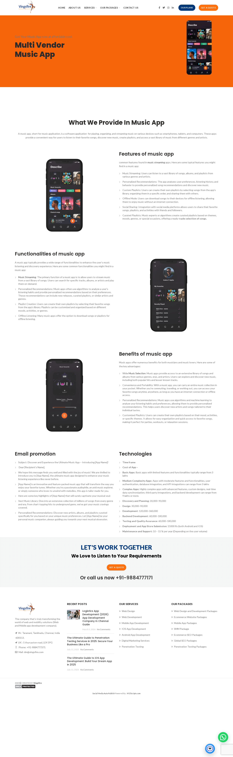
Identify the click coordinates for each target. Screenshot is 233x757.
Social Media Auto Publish (103, 693)
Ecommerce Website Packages (190, 617)
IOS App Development (134, 628)
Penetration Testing (133, 646)
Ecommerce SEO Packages (188, 634)
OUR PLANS (187, 7)
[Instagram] (168, 7)
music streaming (156, 162)
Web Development (132, 617)
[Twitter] (163, 7)
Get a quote (116, 567)
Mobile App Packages (185, 623)
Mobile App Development (135, 623)
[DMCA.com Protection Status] (64, 686)
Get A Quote (208, 7)
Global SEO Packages (185, 640)
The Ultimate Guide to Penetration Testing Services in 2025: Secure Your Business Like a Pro (90, 641)
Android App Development (136, 634)
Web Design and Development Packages (195, 611)
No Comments (103, 629)
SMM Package (181, 628)
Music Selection (137, 373)
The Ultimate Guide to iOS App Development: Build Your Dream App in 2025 (89, 661)
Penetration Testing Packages (190, 646)
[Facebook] (159, 7)
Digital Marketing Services (136, 640)
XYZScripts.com (134, 693)
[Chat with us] (210, 749)
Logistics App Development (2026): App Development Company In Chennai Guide (95, 617)
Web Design (128, 611)
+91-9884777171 (134, 577)
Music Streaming (27, 277)
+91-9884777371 (36, 647)
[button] (223, 737)
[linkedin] (173, 7)
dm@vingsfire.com (33, 652)
